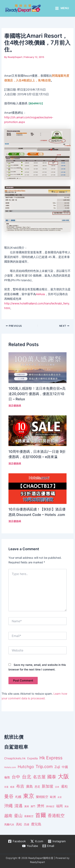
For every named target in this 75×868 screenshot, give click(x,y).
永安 (60, 797)
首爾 (40, 815)
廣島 (29, 786)
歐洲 (53, 797)
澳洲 (26, 806)
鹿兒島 (36, 824)
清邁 (18, 805)
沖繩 (8, 805)
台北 (26, 776)
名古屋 (39, 776)
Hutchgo (26, 766)
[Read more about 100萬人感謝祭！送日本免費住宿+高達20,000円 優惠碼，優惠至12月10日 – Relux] (37, 367)
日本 (57, 786)
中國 (65, 767)
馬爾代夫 (9, 824)
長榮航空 (28, 816)
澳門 (33, 806)
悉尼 (37, 786)
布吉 (20, 786)
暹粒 (64, 786)
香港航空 (56, 815)
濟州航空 (50, 806)
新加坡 (47, 786)
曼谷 (8, 796)
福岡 (59, 806)
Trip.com (44, 766)
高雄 (26, 824)
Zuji (57, 767)
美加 (66, 806)
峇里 (6, 786)
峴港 (12, 786)
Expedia (32, 758)
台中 (16, 776)
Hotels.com (10, 767)
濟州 (40, 806)
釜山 (18, 815)
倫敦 (7, 777)
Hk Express (50, 757)
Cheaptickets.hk (15, 758)
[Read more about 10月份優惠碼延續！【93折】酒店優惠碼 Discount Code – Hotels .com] (37, 488)
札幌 (18, 797)
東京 (28, 795)
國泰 (51, 776)
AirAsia (40, 294)
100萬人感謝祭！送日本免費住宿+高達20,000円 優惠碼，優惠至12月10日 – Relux (37, 393)
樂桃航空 (42, 797)
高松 (19, 824)
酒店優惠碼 (14, 405)
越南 (8, 815)
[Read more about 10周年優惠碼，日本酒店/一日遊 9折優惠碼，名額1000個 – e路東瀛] (37, 430)
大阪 (63, 776)
